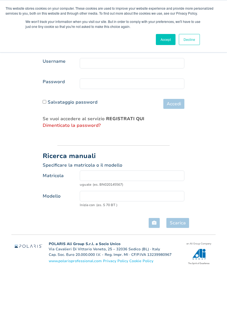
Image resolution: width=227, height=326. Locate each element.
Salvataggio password (72, 102)
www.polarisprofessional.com (75, 261)
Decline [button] (189, 39)
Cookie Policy (141, 261)
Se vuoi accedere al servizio (93, 119)
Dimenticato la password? (72, 125)
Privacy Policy (116, 261)
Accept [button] (166, 39)
